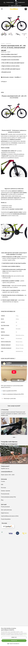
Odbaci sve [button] (14, 637)
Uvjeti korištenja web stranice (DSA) (9, 516)
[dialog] (14, 636)
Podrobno (25, 634)
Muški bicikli (8, 43)
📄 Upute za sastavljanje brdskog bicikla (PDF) (12, 394)
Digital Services (5, 513)
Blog (2, 500)
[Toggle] (2, 398)
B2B (2, 484)
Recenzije (3, 487)
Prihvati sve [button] (14, 640)
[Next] (26, 37)
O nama (3, 481)
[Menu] (2, 9)
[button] (14, 643)
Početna (3, 43)
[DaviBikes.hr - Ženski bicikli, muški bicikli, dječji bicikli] (14, 9)
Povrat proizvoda (5, 493)
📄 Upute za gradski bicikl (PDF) (9, 390)
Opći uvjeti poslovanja (6, 509)
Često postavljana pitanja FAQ (8, 497)
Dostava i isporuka (5, 490)
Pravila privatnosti (5, 506)
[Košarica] (26, 9)
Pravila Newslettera (5, 519)
